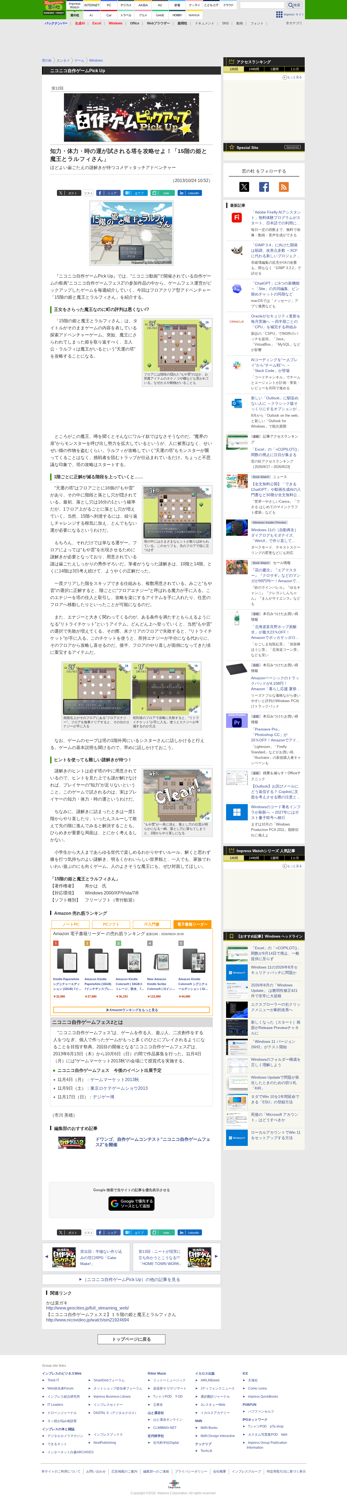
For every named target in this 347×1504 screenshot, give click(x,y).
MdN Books (209, 1428)
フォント (257, 23)
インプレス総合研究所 (63, 1396)
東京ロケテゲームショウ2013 (119, 1088)
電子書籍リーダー (192, 924)
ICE (245, 1373)
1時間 (234, 69)
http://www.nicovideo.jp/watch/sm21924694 (87, 1320)
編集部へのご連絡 (156, 1471)
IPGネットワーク (255, 1420)
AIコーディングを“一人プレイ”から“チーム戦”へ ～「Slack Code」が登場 (274, 365)
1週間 (274, 69)
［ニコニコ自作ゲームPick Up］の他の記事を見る (131, 1279)
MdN (198, 1421)
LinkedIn (193, 193)
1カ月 (295, 69)
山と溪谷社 (156, 1413)
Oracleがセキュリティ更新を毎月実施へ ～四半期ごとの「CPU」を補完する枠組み (275, 321)
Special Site (247, 147)
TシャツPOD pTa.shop (266, 1426)
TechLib (206, 1451)
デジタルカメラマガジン (65, 1436)
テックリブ (203, 1444)
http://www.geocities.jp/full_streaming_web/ (87, 1308)
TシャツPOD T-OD (168, 1396)
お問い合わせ (96, 1471)
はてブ (139, 193)
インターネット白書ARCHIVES (70, 1452)
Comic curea (257, 1388)
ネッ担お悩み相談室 (62, 1421)
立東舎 (158, 1405)
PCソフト (111, 924)
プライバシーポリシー (191, 1471)
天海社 (253, 1380)
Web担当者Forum (60, 1388)
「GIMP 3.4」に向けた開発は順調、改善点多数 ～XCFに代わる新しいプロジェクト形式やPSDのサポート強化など (275, 256)
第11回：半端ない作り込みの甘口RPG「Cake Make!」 (101, 1257)
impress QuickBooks (263, 1396)
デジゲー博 (103, 1097)
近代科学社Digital (166, 1443)
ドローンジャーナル (62, 1413)
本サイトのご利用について (61, 1471)
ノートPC (70, 924)
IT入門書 (151, 924)
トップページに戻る (131, 1339)
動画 (239, 23)
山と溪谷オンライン (167, 1420)
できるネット (57, 1444)
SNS (225, 23)
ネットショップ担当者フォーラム (118, 1388)
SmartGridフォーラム (109, 1380)
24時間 (254, 69)
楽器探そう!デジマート (170, 1388)
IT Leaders (55, 1405)
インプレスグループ (246, 1471)
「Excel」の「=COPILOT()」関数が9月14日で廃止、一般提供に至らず (276, 953)
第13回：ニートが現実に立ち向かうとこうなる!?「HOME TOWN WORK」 (161, 1257)
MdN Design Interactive (218, 1436)
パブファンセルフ (261, 1411)
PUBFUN (249, 1405)
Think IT (53, 1380)
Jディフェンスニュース (218, 1388)
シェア (112, 193)
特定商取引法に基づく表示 (286, 1471)
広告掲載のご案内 (124, 1471)
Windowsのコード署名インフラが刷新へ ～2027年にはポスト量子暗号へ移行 (276, 812)
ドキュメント (204, 23)
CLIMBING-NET (164, 1428)
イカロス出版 (205, 1373)
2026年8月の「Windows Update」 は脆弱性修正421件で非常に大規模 (274, 990)
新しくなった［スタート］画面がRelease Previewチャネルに (275, 1027)
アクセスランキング (254, 62)
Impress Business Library (112, 1396)
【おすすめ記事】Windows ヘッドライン (270, 936)
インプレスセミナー (108, 1405)
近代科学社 (156, 1436)
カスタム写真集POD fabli (267, 1434)
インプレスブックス (108, 1434)
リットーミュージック (169, 1380)
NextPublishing (105, 1443)
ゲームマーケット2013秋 (114, 1079)
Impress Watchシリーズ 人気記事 (266, 851)
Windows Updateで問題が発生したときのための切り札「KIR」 (275, 1082)
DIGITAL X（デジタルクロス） (116, 1413)
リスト (88, 193)
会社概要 (219, 1471)
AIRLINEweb (210, 1380)
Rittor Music (157, 1373)
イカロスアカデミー (215, 1413)
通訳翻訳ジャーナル (215, 1396)
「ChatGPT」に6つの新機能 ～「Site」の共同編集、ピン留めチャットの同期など (275, 288)
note (166, 193)
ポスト (72, 193)
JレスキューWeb (213, 1405)
